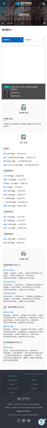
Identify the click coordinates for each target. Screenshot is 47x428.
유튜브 (29, 421)
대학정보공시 (34, 388)
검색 (4, 3)
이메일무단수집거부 (12, 388)
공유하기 (44, 23)
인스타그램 (24, 421)
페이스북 (19, 421)
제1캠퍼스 (6, 40)
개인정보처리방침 (12, 376)
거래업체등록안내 (12, 380)
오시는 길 (10, 23)
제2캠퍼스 (28, 40)
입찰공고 (34, 380)
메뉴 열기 (43, 3)
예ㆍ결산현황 (34, 384)
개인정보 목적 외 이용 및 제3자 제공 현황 (34, 375)
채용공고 (12, 384)
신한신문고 (12, 393)
